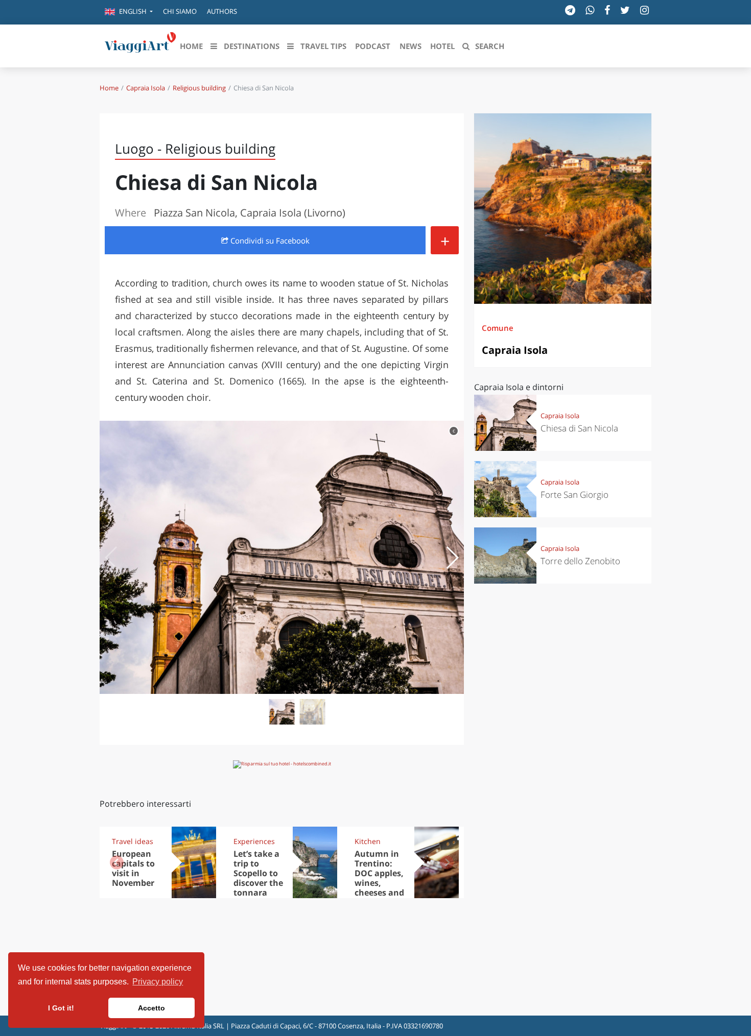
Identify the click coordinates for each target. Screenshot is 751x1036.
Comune (497, 328)
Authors (222, 11)
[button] (129, 12)
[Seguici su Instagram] (644, 10)
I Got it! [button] (61, 1008)
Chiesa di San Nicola (579, 428)
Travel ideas (132, 841)
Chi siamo (180, 11)
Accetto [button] (151, 1008)
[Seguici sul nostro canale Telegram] (570, 10)
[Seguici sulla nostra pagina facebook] (607, 10)
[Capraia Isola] (562, 208)
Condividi (269, 240)
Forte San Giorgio (574, 494)
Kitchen (368, 841)
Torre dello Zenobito (580, 561)
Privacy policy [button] (157, 981)
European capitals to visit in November (133, 868)
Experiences (254, 841)
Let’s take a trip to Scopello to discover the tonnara (258, 873)
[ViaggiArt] (140, 45)
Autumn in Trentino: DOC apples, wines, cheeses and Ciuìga (379, 877)
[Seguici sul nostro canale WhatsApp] (590, 10)
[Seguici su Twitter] (625, 10)
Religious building (199, 87)
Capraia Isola (145, 87)
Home (109, 87)
